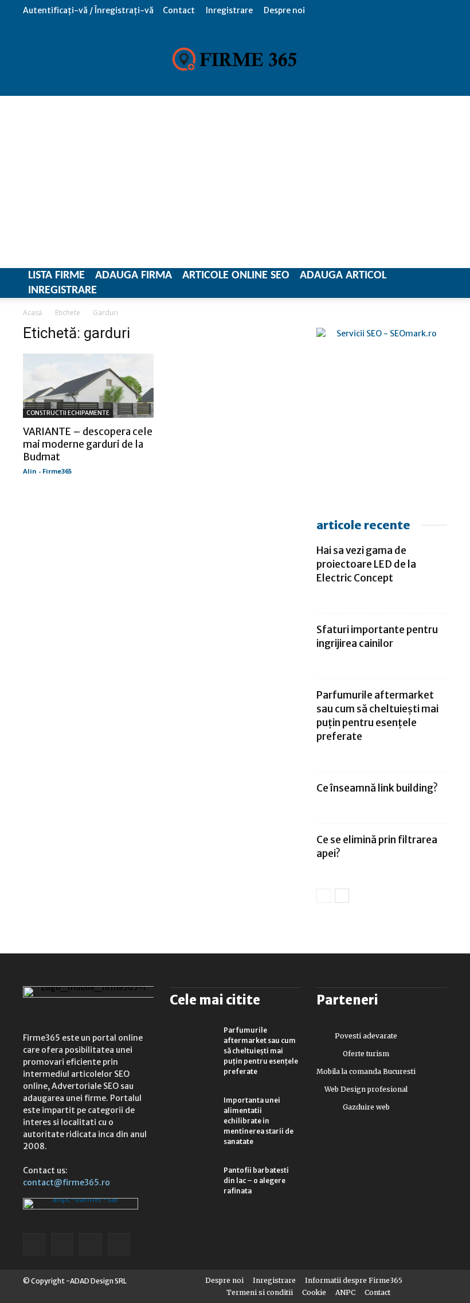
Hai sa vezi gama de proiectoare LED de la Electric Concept (366, 564)
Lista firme (56, 275)
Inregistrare (229, 10)
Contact (179, 10)
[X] (90, 1244)
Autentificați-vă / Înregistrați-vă (88, 10)
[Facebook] (34, 1244)
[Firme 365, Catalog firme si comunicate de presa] (235, 59)
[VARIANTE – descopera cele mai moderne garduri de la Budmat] (88, 386)
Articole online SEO (235, 275)
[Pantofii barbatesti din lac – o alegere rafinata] (193, 1181)
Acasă (32, 312)
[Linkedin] (62, 1244)
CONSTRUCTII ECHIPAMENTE (67, 413)
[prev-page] (323, 896)
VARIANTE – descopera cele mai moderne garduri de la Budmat (87, 444)
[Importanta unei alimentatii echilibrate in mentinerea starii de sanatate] (193, 1111)
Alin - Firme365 (47, 471)
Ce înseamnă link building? (377, 788)
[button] (438, 10)
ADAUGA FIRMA (133, 275)
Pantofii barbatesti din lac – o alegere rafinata (256, 1180)
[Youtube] (119, 1244)
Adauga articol (343, 275)
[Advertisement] (235, 182)
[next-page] (342, 896)
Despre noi (284, 10)
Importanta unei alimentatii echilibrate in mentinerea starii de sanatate (258, 1121)
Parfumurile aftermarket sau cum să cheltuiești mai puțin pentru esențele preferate (261, 1051)
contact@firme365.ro (66, 1182)
